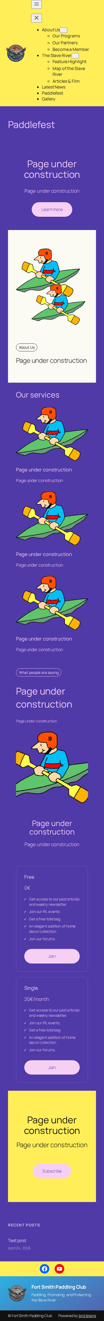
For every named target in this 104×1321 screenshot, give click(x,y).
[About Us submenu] (63, 30)
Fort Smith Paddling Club (58, 1287)
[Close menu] (36, 18)
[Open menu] (36, 4)
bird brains (87, 1315)
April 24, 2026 (19, 1248)
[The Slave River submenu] (75, 56)
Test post (17, 1240)
